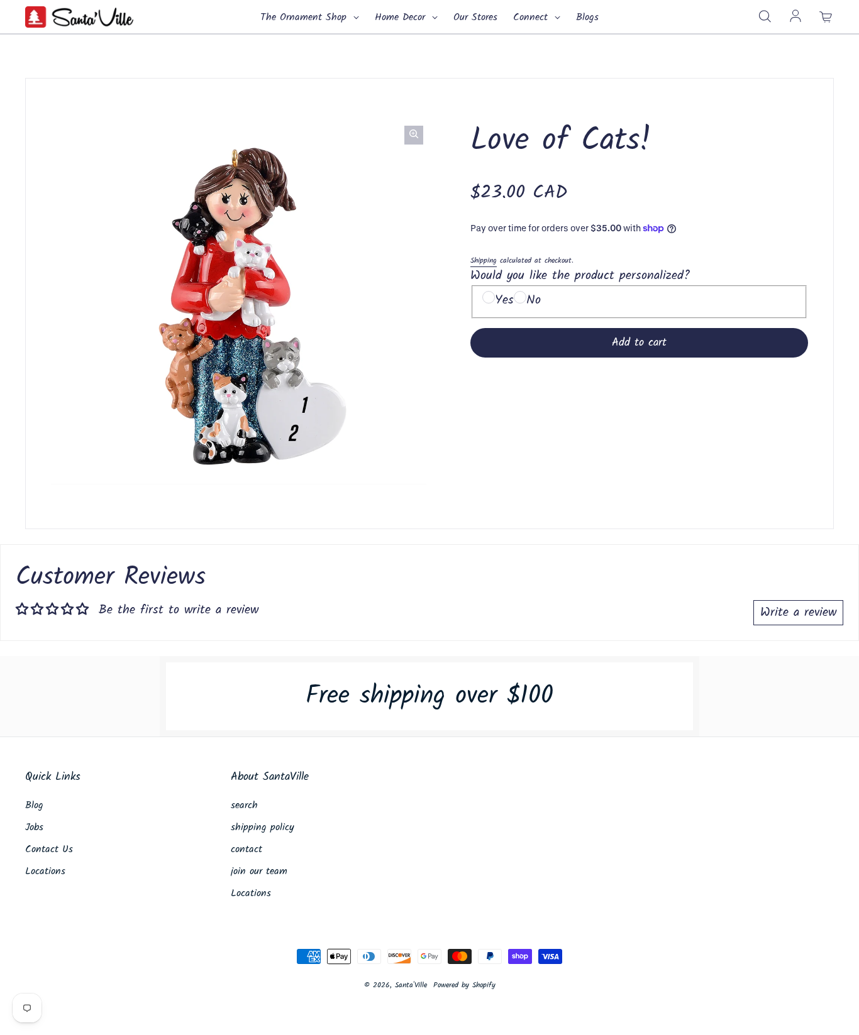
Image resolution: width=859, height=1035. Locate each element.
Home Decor (402, 17)
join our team (259, 871)
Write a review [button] (798, 613)
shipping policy (262, 827)
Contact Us (49, 849)
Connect (532, 17)
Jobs (34, 827)
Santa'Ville (411, 985)
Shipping (483, 260)
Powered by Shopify (464, 985)
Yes (504, 300)
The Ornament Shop (305, 17)
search (244, 805)
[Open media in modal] (413, 135)
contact (246, 849)
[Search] (764, 17)
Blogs (587, 17)
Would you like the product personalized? (580, 276)
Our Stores (475, 17)
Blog (34, 805)
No (533, 300)
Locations (45, 871)
